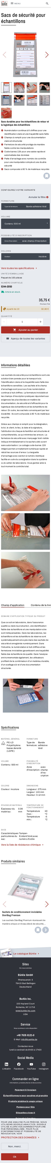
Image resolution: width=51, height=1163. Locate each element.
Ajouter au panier (28, 330)
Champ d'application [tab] (12, 605)
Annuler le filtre (37, 197)
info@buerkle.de (29, 1039)
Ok (14, 1156)
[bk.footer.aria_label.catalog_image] (6, 952)
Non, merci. (14, 1146)
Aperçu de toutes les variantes (28, 338)
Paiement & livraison (25, 1090)
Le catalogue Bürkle (24, 953)
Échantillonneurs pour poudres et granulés (25, 1096)
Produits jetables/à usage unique (25, 1101)
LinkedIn (6, 1069)
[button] (47, 55)
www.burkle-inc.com (25, 1011)
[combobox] (25, 224)
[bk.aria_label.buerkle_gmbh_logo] (4, 3)
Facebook (19, 1069)
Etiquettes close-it (25, 1113)
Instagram (44, 1069)
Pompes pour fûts (25, 1107)
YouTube (31, 1069)
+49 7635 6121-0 (25, 1035)
